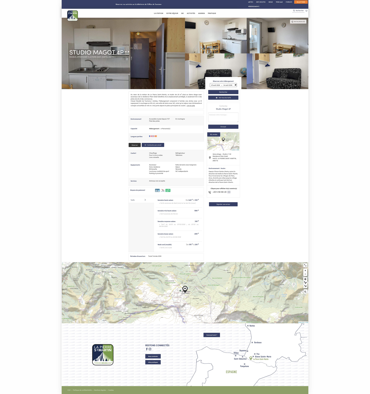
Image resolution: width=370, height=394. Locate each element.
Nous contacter (153, 356)
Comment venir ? (211, 335)
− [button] (305, 274)
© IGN (237, 150)
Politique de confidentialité (82, 390)
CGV (69, 390)
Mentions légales (100, 390)
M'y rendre (213, 134)
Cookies (111, 390)
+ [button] (305, 270)
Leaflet (233, 150)
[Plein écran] (305, 265)
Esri (303, 322)
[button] (298, 10)
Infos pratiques (153, 362)
